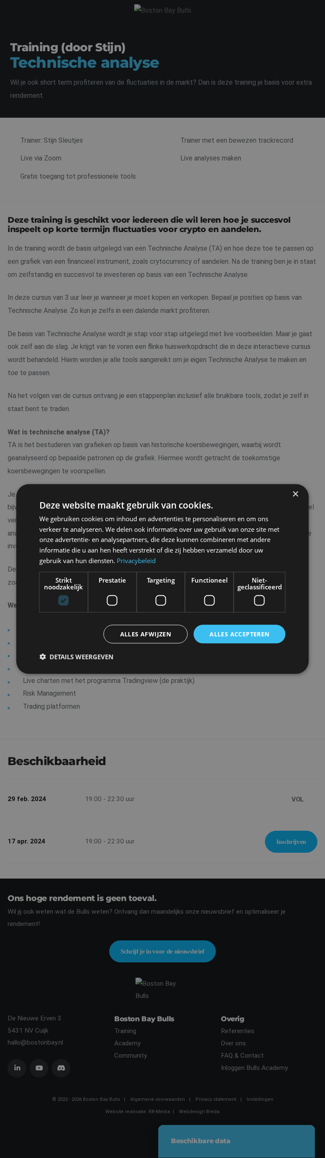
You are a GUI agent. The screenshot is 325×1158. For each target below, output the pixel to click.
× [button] (295, 494)
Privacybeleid (136, 560)
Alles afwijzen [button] (145, 634)
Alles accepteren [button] (239, 634)
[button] (76, 656)
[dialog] (162, 579)
